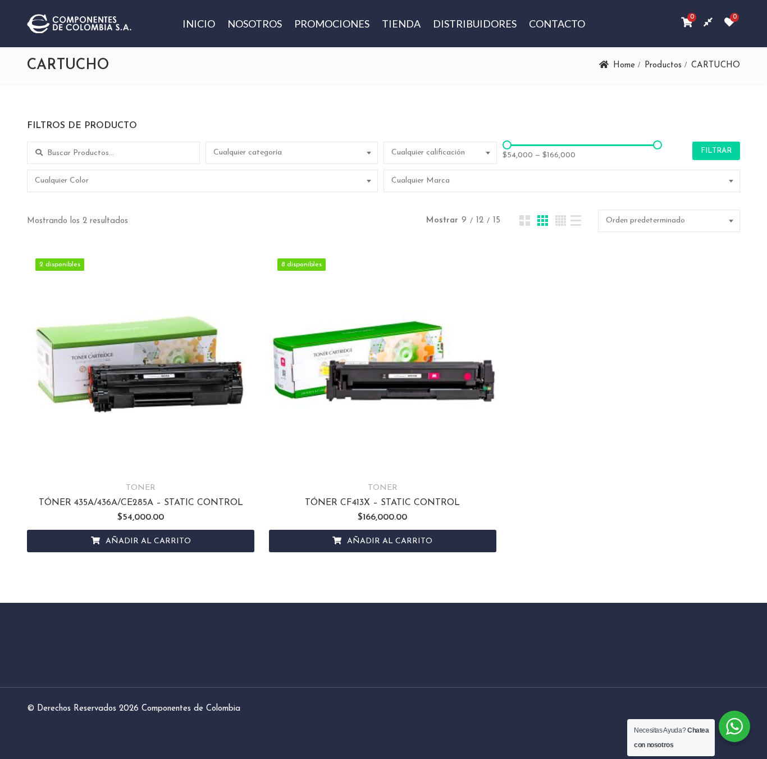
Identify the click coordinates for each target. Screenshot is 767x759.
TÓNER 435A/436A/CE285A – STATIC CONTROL (141, 502)
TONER (141, 488)
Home (624, 65)
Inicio (198, 23)
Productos (663, 65)
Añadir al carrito (148, 541)
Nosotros (254, 23)
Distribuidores (475, 23)
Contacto (557, 23)
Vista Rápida (168, 462)
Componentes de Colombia (190, 709)
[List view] (575, 220)
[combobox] (292, 153)
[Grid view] (524, 220)
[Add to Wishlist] (112, 462)
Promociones (331, 23)
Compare (140, 462)
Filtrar (716, 150)
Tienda (401, 23)
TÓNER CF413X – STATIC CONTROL (382, 502)
